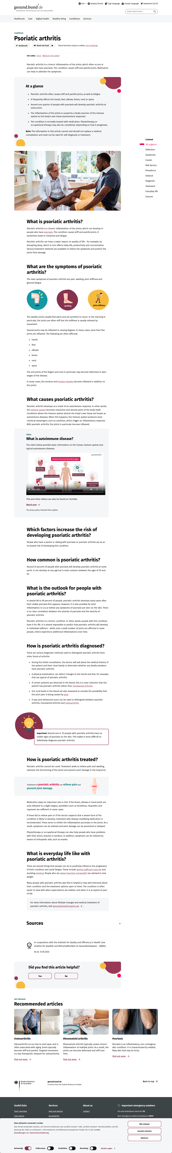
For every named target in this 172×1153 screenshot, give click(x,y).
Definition (150, 149)
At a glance (151, 144)
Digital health (42, 18)
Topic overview (20, 1111)
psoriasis (48, 232)
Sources (149, 196)
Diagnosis (150, 181)
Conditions (74, 18)
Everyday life (151, 191)
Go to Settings (92, 45)
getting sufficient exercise (89, 869)
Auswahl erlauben (144, 1131)
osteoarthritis (72, 703)
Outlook (149, 175)
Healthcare (19, 18)
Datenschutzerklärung (39, 1133)
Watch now (31, 504)
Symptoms (150, 155)
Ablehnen (144, 1138)
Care (30, 18)
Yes (40, 976)
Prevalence (150, 170)
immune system (38, 410)
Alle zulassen (144, 1124)
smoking (40, 873)
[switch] (50, 1148)
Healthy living (59, 18)
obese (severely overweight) (73, 873)
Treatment (150, 186)
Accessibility (54, 1116)
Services (87, 18)
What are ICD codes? (51, 56)
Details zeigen (106, 1148)
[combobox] (138, 11)
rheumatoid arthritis (82, 686)
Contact (86, 1111)
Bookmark (22, 46)
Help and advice (56, 1111)
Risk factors (151, 165)
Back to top (149, 1081)
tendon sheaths (65, 381)
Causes (148, 160)
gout (66, 694)
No (66, 976)
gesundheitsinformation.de (66, 906)
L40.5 (39, 56)
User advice (19, 1116)
